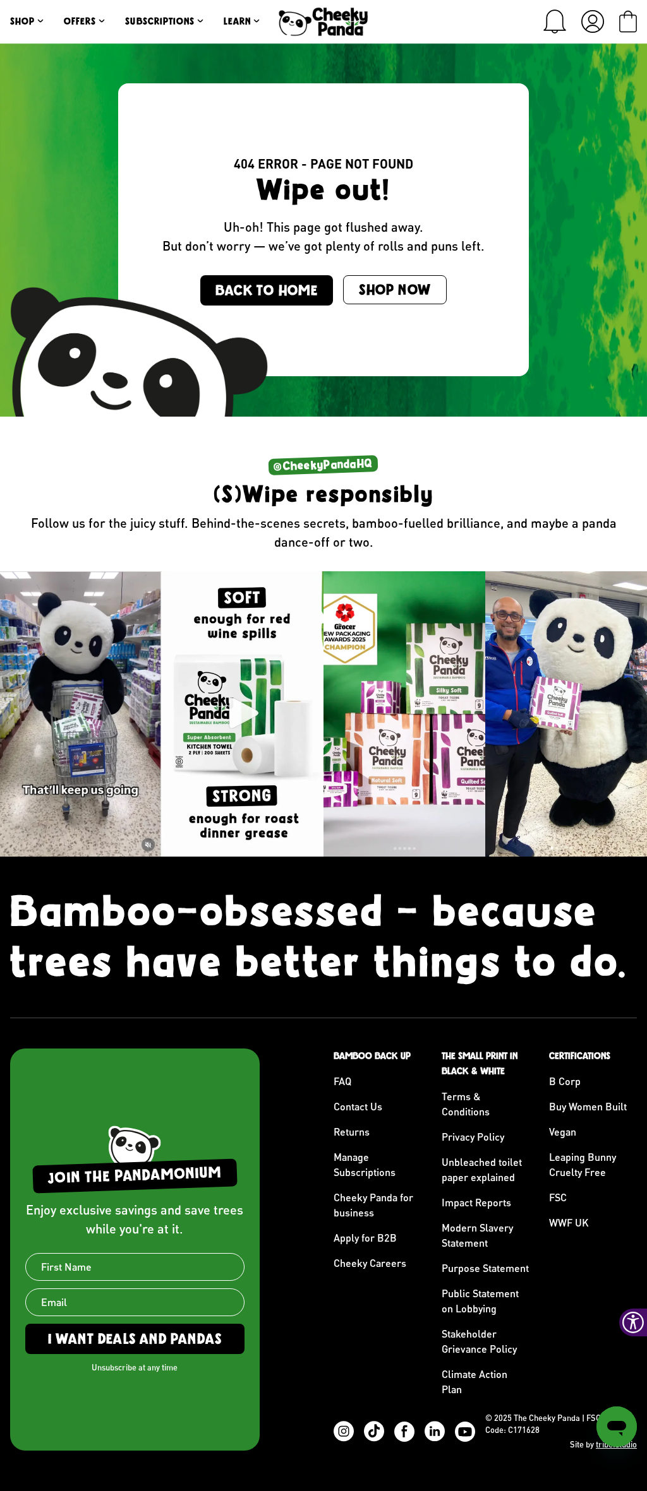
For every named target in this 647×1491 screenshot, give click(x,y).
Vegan (562, 1132)
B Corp (565, 1081)
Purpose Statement (485, 1268)
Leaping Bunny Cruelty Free (582, 1164)
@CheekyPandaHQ (323, 465)
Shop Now (395, 289)
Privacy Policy (473, 1137)
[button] (554, 21)
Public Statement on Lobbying (480, 1300)
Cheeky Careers (370, 1263)
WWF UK (569, 1222)
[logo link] (323, 21)
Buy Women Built (588, 1106)
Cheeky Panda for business (373, 1204)
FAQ (342, 1081)
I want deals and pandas (135, 1339)
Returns (352, 1132)
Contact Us (358, 1106)
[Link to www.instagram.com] (81, 714)
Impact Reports (476, 1202)
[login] (592, 21)
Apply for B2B (365, 1238)
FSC (558, 1197)
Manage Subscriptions (365, 1164)
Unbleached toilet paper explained (482, 1169)
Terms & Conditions (466, 1103)
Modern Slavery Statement (477, 1235)
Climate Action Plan (474, 1381)
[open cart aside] (628, 21)
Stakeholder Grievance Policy (479, 1341)
